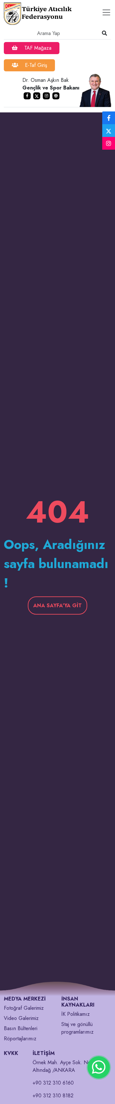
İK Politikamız (75, 1014)
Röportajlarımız (20, 1038)
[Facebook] (108, 118)
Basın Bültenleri (20, 1028)
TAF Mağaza (37, 48)
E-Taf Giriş (35, 65)
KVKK (11, 1053)
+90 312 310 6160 (53, 1082)
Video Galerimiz (21, 1018)
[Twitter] (108, 130)
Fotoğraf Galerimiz (24, 1008)
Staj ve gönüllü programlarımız (77, 1028)
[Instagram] (108, 143)
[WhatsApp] (99, 1067)
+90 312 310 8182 (53, 1095)
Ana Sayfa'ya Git (57, 605)
